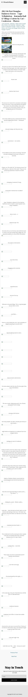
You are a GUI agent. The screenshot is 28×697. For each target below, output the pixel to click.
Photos (23, 28)
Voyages (4, 29)
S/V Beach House (7, 2)
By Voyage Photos (16, 28)
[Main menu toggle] (25, 2)
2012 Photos (9, 28)
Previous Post (14, 652)
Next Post (14, 656)
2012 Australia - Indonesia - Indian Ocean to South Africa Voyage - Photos (13, 25)
